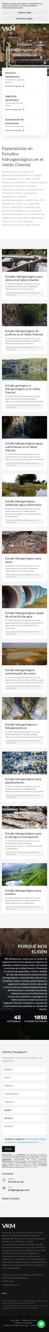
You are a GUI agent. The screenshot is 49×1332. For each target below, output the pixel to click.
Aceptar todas (24, 12)
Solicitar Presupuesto (13, 86)
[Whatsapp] (41, 1324)
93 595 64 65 (8, 1281)
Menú (4, 1293)
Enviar (8, 1149)
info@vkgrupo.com (10, 1285)
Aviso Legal (14, 1320)
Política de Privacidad (35, 1139)
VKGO (14, 1155)
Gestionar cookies (24, 18)
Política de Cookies (29, 1320)
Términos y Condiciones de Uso (22, 1142)
